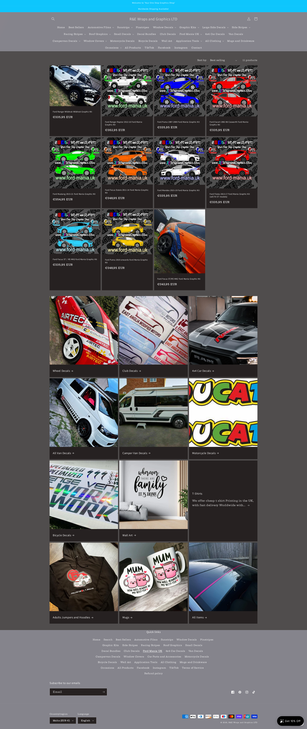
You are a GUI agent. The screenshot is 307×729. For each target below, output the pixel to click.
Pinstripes (206, 639)
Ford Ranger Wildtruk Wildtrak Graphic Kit (72, 111)
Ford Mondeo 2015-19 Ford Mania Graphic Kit (178, 190)
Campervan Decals (108, 656)
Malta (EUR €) (61, 720)
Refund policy (153, 673)
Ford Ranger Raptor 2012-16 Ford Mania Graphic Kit (123, 123)
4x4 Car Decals (201, 371)
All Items (198, 617)
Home (96, 639)
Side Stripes (130, 645)
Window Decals (187, 639)
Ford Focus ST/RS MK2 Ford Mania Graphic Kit (178, 279)
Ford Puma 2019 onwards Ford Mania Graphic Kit (126, 261)
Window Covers (134, 656)
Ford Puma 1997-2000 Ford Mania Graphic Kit (178, 122)
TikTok (174, 667)
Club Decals (130, 371)
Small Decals (193, 645)
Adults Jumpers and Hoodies (71, 617)
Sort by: (202, 60)
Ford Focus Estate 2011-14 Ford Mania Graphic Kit (126, 191)
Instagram (159, 667)
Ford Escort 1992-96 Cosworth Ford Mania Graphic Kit (229, 123)
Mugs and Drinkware (193, 662)
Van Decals (196, 651)
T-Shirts (197, 493)
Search (108, 639)
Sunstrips (167, 639)
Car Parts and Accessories (164, 656)
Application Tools (145, 662)
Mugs (125, 617)
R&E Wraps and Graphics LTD (242, 722)
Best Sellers (123, 639)
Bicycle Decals (62, 535)
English (85, 720)
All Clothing (168, 662)
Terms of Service (193, 667)
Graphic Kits (110, 645)
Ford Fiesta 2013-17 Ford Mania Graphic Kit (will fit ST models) (230, 195)
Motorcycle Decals (204, 453)
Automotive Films (146, 639)
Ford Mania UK (152, 651)
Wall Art (127, 535)
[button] (53, 18)
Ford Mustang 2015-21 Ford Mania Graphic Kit (74, 194)
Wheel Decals (61, 371)
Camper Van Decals (134, 453)
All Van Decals (62, 453)
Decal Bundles (111, 651)
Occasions (107, 667)
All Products (126, 667)
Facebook (143, 667)
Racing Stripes (150, 645)
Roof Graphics (172, 645)
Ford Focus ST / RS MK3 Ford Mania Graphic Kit (75, 259)
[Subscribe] (103, 692)
